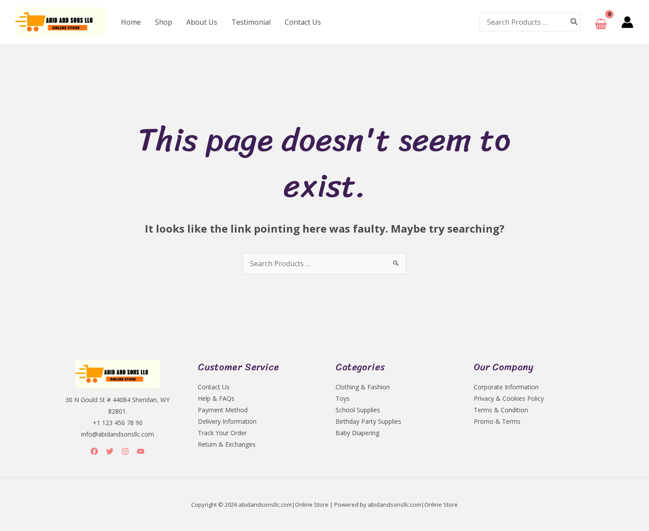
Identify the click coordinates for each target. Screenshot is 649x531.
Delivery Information (227, 421)
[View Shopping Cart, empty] (600, 21)
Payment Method (223, 410)
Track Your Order (222, 433)
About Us (201, 22)
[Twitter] (109, 451)
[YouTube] (140, 451)
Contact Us (303, 22)
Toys (343, 398)
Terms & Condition (501, 410)
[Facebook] (94, 451)
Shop (163, 22)
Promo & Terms (497, 421)
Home (131, 22)
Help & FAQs (216, 398)
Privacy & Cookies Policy (509, 398)
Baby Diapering (357, 433)
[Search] (574, 22)
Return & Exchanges (227, 444)
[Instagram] (125, 451)
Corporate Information (506, 387)
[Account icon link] (627, 22)
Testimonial (251, 22)
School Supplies (358, 410)
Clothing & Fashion (363, 387)
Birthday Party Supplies (368, 421)
